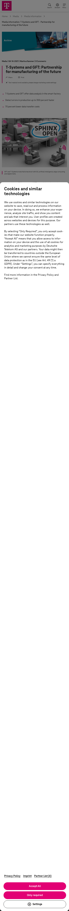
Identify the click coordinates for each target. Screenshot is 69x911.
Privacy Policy (12, 876)
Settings (37, 904)
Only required (35, 895)
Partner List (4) (43, 876)
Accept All (35, 886)
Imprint (27, 876)
